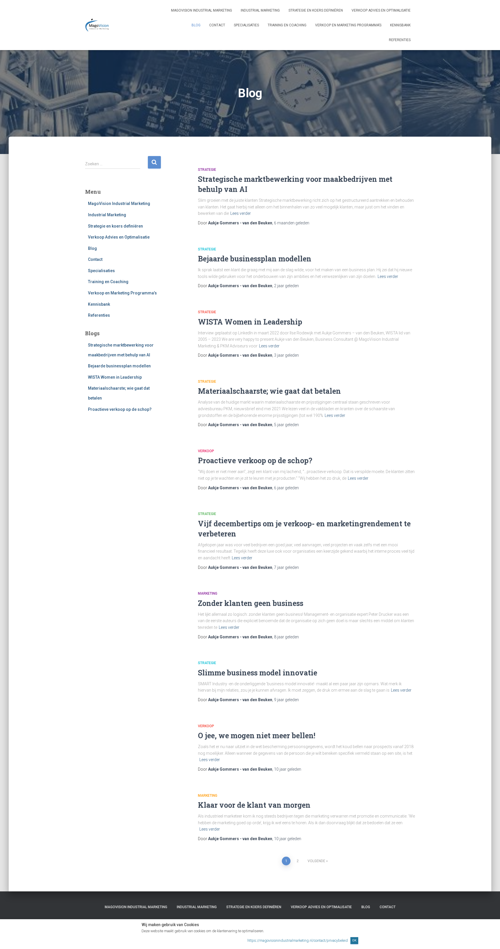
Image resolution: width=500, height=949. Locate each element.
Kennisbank (400, 25)
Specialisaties (246, 25)
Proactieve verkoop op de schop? (120, 409)
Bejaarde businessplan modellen (119, 366)
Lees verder (240, 213)
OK (354, 940)
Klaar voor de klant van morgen (254, 805)
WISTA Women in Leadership (115, 377)
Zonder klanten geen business (250, 603)
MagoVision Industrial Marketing (201, 10)
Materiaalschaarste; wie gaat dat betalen (269, 391)
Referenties (400, 40)
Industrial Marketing (260, 10)
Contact (217, 25)
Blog (196, 25)
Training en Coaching (287, 25)
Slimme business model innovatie (257, 672)
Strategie (207, 170)
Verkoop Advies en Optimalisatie (381, 10)
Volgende (316, 861)
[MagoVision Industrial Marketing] (98, 25)
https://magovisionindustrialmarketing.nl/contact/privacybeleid (297, 940)
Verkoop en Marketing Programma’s (348, 25)
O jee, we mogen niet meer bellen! (256, 735)
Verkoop (206, 451)
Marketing (207, 593)
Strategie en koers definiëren (315, 10)
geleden (291, 223)
